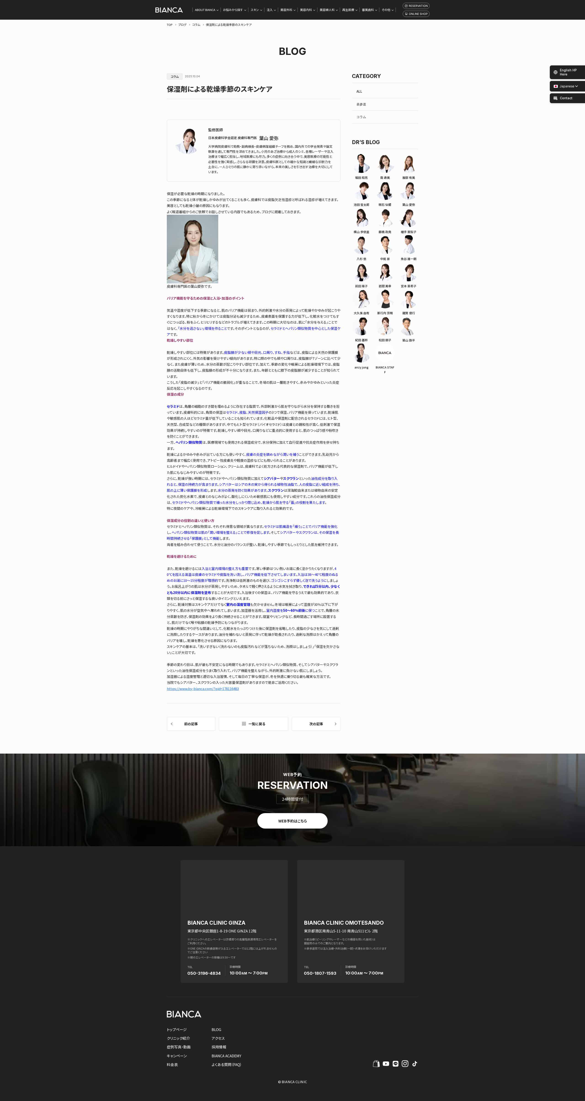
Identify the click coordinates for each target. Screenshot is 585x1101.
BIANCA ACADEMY (226, 1055)
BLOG (216, 1029)
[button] (564, 86)
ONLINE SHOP (418, 14)
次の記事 (316, 723)
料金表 (172, 1064)
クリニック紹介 (178, 1038)
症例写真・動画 (179, 1046)
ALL (359, 91)
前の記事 (191, 723)
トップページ (177, 1029)
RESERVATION (418, 6)
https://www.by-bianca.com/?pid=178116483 (203, 688)
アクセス (218, 1038)
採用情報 (219, 1046)
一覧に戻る (256, 723)
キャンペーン (177, 1055)
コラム (361, 117)
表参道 (361, 104)
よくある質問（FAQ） (227, 1064)
